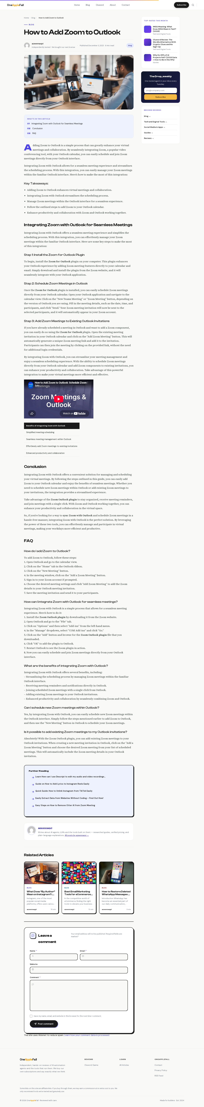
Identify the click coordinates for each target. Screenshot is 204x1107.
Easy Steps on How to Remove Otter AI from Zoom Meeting (65, 805)
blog (33, 18)
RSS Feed (159, 1075)
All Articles (124, 1065)
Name (33, 951)
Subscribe (181, 5)
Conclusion (37, 128)
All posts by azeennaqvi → (77, 835)
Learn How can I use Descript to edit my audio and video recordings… (70, 776)
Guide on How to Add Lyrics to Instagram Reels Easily (62, 784)
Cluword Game (91, 1065)
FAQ (34, 133)
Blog (88, 5)
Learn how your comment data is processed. (87, 1035)
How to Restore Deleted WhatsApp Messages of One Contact (116, 894)
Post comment (45, 1023)
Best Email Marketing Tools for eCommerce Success (77, 894)
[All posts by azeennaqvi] (31, 830)
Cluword (100, 5)
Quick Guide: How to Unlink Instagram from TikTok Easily (63, 791)
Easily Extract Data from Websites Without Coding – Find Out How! (69, 798)
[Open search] (192, 4)
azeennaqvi (45, 828)
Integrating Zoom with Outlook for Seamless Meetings (57, 123)
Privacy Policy (161, 1070)
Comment (35, 977)
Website (33, 964)
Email (83, 951)
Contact (126, 5)
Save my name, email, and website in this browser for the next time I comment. (67, 1016)
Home (77, 5)
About (113, 5)
